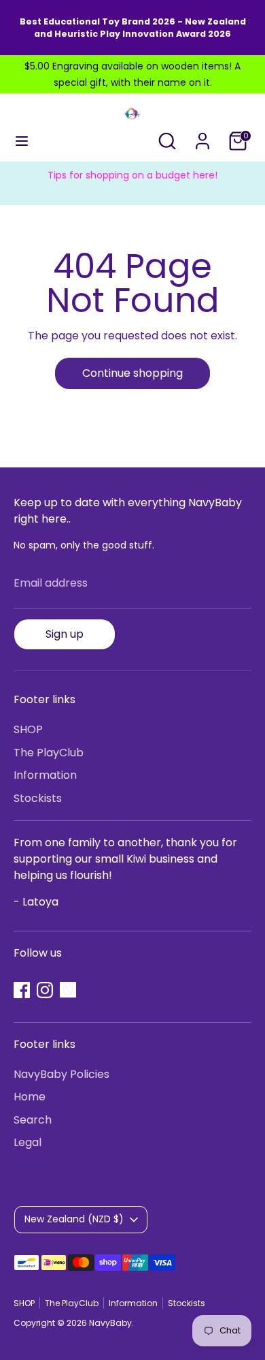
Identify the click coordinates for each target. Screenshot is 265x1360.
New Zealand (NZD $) (74, 1219)
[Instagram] (45, 990)
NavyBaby (110, 1323)
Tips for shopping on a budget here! (132, 175)
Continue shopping (132, 373)
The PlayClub (49, 752)
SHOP (28, 729)
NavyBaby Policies (61, 1074)
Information (45, 775)
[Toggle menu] (21, 141)
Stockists (38, 798)
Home (30, 1096)
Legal (27, 1142)
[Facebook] (22, 990)
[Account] (202, 135)
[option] (132, 175)
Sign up (65, 634)
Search (33, 1120)
